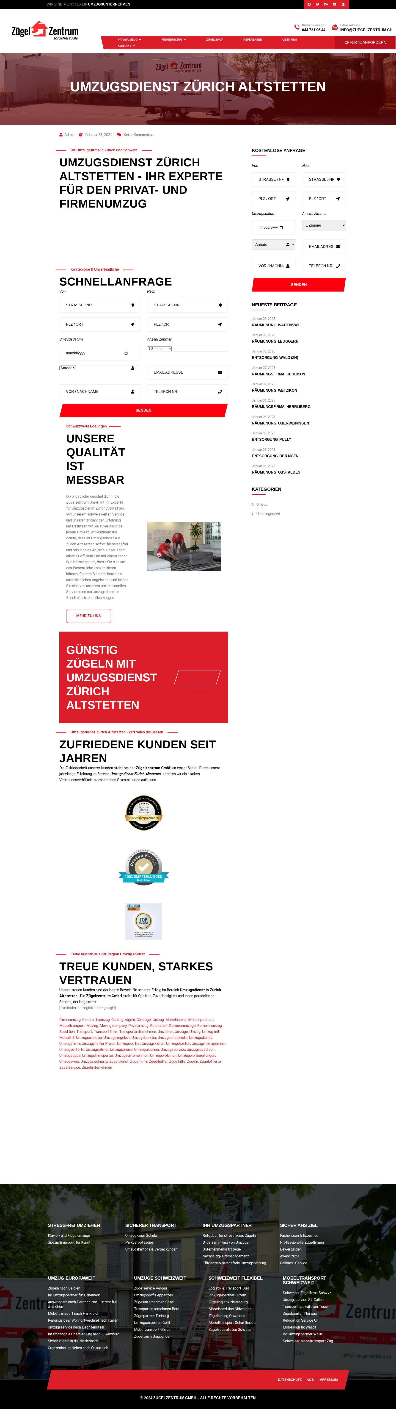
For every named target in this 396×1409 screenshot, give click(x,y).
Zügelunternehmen (97, 1067)
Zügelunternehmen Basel (154, 1302)
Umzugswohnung (94, 1061)
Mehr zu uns (88, 616)
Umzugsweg (69, 1061)
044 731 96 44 (313, 30)
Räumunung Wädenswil (276, 325)
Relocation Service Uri (300, 1320)
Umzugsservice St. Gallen (303, 1300)
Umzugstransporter (97, 1055)
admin (69, 135)
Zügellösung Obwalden (227, 1316)
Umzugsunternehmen (131, 1055)
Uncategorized (268, 514)
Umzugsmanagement (209, 1043)
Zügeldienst (119, 1061)
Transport (84, 1031)
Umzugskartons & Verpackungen (151, 1249)
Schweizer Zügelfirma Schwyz (307, 1293)
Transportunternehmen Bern (156, 1309)
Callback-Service (293, 1263)
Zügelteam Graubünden (152, 1336)
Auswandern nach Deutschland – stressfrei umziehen (82, 1304)
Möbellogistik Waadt (299, 1327)
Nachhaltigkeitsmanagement (226, 1256)
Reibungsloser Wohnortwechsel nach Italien (83, 1320)
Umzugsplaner (97, 1049)
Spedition (67, 1031)
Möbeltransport (72, 1025)
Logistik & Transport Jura (229, 1288)
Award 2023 (289, 1256)
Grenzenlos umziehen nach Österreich (78, 1348)
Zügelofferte (210, 1061)
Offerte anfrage (199, 679)
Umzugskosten (178, 1043)
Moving (92, 1025)
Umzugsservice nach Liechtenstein (76, 1327)
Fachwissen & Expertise (299, 1235)
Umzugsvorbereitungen (196, 1055)
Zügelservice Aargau (150, 1288)
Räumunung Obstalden (276, 472)
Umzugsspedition (200, 1049)
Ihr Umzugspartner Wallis (303, 1334)
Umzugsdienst (200, 1037)
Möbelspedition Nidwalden (230, 1309)
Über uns (289, 39)
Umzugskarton (128, 1043)
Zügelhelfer (158, 1061)
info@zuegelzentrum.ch (366, 30)
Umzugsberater (144, 1037)
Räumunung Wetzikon (274, 390)
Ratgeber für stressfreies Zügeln (229, 1235)
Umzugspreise (121, 1049)
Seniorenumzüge (182, 1025)
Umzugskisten (153, 1043)
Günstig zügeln (123, 1020)
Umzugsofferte (71, 1049)
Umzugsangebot (117, 1037)
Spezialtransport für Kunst (69, 1242)
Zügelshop (214, 39)
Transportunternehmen (137, 1031)
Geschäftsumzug (96, 1020)
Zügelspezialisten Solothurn (231, 1329)
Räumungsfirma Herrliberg (281, 407)
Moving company (113, 1025)
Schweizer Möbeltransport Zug (308, 1341)
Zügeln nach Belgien (64, 1288)
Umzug (195, 1031)
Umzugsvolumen (163, 1055)
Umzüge (181, 1031)
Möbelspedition (200, 1020)
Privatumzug (128, 39)
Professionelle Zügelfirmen (302, 1242)
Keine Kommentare (138, 135)
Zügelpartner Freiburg (151, 1316)
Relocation (159, 1025)
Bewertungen (291, 1249)
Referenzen (252, 39)
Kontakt (124, 45)
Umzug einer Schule (141, 1235)
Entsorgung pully (271, 439)
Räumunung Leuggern (275, 341)
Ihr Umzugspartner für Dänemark (74, 1295)
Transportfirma (106, 1031)
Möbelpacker (176, 1020)
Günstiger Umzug (150, 1020)
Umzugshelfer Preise (99, 1043)
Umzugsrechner (146, 1049)
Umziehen (165, 1031)
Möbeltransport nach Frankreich (73, 1313)
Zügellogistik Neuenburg (228, 1302)
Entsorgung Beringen (275, 456)
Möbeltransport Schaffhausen (233, 1322)
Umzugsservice (173, 1049)
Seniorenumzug (209, 1025)
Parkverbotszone (139, 1242)
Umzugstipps (69, 1055)
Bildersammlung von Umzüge (226, 1242)
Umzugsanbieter (89, 1037)
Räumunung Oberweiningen (280, 423)
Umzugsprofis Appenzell (153, 1295)
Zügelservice (69, 1067)
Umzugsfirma (69, 1043)
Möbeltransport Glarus (152, 1329)
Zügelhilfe (177, 1061)
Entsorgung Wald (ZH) (275, 358)
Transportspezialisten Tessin (306, 1306)
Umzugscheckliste (172, 1037)
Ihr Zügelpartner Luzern (227, 1295)
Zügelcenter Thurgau (300, 1313)
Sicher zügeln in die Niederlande (73, 1341)
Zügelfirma (138, 1061)
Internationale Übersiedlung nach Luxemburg (83, 1334)
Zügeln (192, 1061)
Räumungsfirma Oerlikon (278, 374)
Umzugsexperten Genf (152, 1322)
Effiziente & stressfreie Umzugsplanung (234, 1263)
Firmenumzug (172, 39)
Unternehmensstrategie (222, 1249)
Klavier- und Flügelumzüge (69, 1235)
